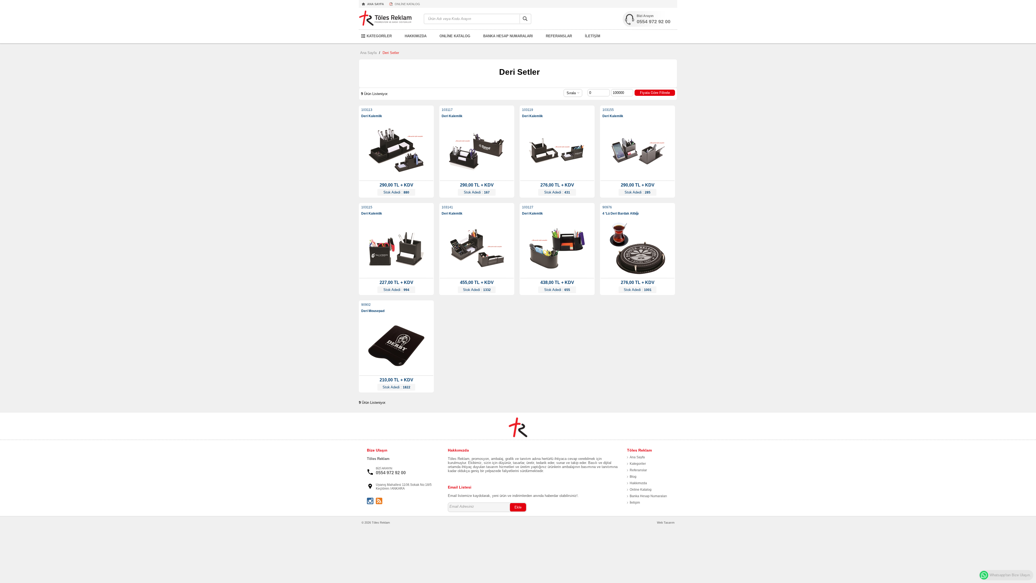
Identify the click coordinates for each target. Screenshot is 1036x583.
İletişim (635, 502)
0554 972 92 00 (653, 21)
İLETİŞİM (592, 36)
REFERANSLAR (559, 36)
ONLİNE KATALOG (407, 4)
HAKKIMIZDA (416, 36)
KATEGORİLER (379, 36)
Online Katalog (641, 490)
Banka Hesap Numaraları (648, 496)
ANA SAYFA (375, 4)
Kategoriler (638, 464)
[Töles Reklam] (388, 19)
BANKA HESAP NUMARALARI (508, 36)
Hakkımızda (638, 483)
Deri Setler (391, 53)
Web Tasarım (665, 522)
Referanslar (638, 470)
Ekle (518, 507)
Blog (633, 477)
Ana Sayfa (368, 53)
